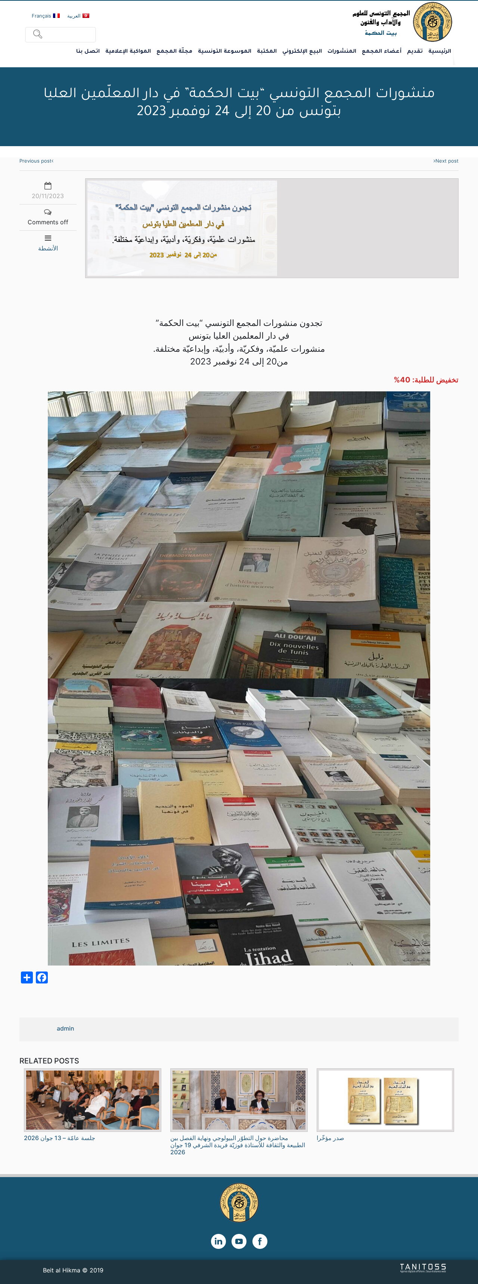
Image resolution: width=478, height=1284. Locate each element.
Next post (447, 161)
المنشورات (342, 52)
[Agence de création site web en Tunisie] (423, 1268)
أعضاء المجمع (381, 52)
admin (65, 1028)
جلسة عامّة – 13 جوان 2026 (59, 1138)
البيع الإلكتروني (302, 52)
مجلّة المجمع (174, 52)
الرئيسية (439, 52)
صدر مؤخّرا (330, 1138)
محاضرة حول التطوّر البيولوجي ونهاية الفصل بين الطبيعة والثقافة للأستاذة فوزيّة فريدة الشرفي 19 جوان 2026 (237, 1145)
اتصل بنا (88, 52)
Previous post (35, 161)
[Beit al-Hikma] (375, 22)
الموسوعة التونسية (224, 52)
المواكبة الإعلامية (128, 52)
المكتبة (267, 52)
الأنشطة (48, 248)
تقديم (415, 52)
